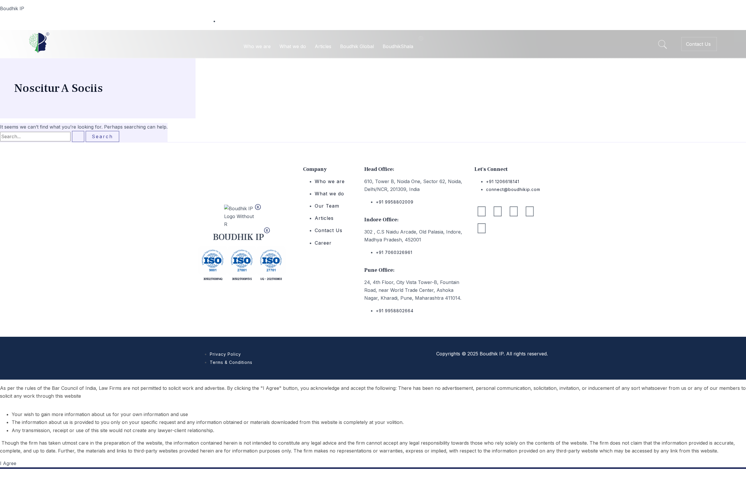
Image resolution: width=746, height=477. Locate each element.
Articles (323, 46)
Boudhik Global (357, 46)
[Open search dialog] (662, 45)
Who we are (257, 46)
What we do (292, 46)
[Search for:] (43, 136)
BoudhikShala (398, 46)
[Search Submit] (78, 136)
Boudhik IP (12, 8)
